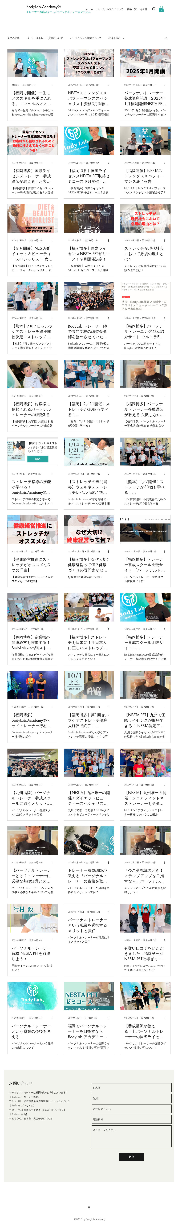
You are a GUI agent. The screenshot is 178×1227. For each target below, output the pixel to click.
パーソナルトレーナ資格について (44, 38)
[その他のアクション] (53, 85)
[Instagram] (153, 8)
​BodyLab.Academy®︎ (43, 6)
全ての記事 (13, 38)
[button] (161, 9)
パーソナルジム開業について (86, 38)
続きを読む (114, 38)
